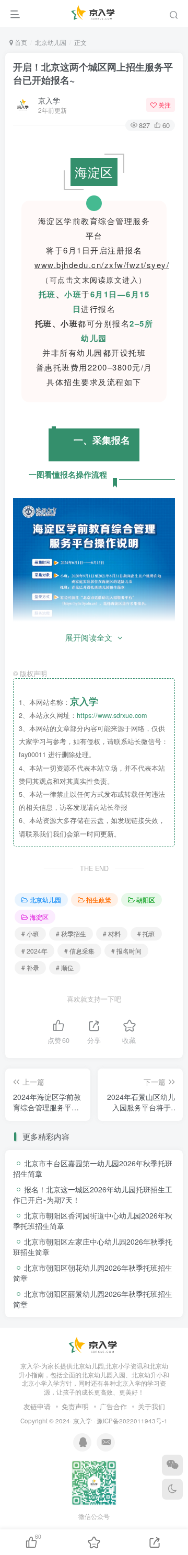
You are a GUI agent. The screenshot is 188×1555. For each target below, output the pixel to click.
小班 (72, 294)
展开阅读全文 (88, 637)
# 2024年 (34, 950)
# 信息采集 (79, 950)
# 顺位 (65, 967)
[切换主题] (172, 1489)
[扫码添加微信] (172, 1465)
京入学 (49, 100)
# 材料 (112, 933)
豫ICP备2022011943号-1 (132, 1421)
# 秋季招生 (71, 933)
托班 (47, 294)
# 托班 (146, 933)
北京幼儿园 (50, 42)
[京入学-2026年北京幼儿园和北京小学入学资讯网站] (94, 1345)
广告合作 (113, 1406)
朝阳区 (145, 899)
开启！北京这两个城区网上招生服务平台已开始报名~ (93, 73)
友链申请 (37, 1406)
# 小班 (30, 933)
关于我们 (151, 1406)
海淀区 (39, 916)
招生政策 (98, 899)
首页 (20, 42)
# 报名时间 (126, 950)
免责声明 (75, 1406)
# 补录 (30, 967)
